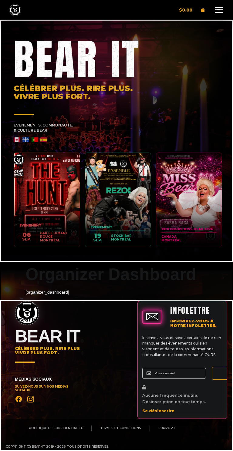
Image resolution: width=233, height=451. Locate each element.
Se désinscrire (158, 410)
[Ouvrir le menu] (218, 10)
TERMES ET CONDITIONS (120, 428)
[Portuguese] (35, 139)
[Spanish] (43, 139)
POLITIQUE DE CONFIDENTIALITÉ (56, 428)
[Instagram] (31, 399)
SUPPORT (166, 428)
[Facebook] (19, 399)
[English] (17, 139)
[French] (25, 139)
